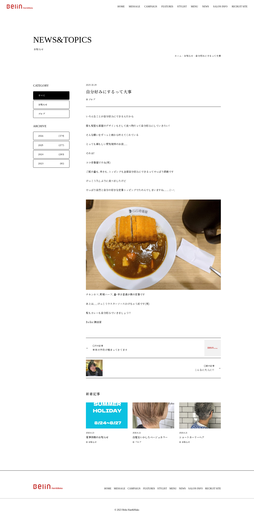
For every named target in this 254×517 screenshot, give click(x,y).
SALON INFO (220, 6)
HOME (121, 6)
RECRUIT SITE (239, 6)
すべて (41, 95)
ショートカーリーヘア (191, 437)
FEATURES (167, 6)
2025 (40, 145)
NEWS (205, 6)
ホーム (178, 56)
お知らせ (188, 56)
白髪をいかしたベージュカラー (150, 437)
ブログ (41, 113)
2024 (40, 154)
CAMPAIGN (150, 6)
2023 (40, 163)
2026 (40, 135)
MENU (194, 6)
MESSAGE (134, 6)
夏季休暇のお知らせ (97, 437)
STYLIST (182, 6)
